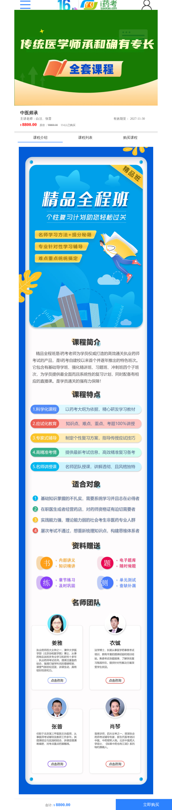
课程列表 (85, 137)
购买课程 (130, 137)
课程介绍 (40, 137)
